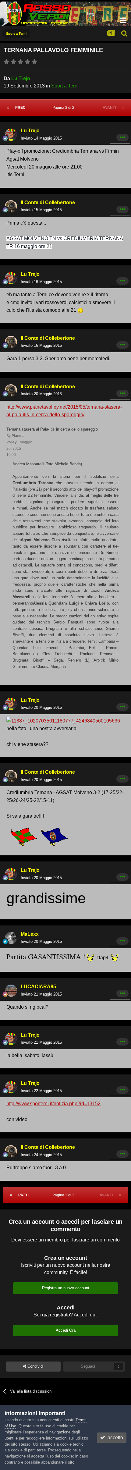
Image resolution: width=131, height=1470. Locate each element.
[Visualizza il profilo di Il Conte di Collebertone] (11, 206)
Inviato (41, 138)
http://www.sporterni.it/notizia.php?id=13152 (53, 1103)
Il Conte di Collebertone (48, 202)
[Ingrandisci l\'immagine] (80, 310)
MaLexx (30, 934)
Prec (20, 107)
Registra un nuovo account (65, 1288)
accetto (114, 1437)
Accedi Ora (66, 1330)
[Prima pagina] (8, 107)
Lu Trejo (20, 78)
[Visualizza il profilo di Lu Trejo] (11, 135)
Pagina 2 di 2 (64, 107)
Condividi (35, 1366)
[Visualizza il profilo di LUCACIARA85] (11, 991)
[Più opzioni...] (122, 137)
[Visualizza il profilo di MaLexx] (11, 938)
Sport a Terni (65, 85)
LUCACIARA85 (38, 986)
